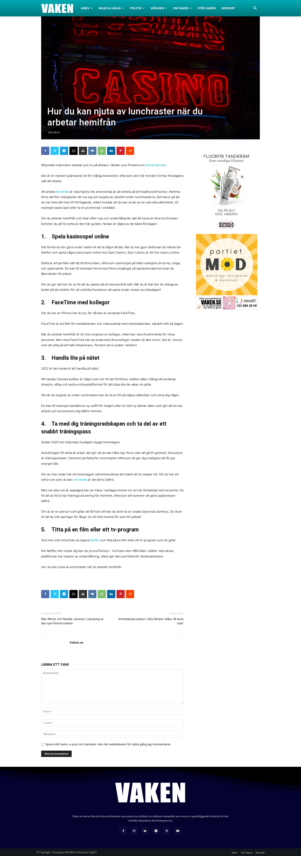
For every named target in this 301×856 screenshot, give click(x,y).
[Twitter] (55, 151)
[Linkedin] (111, 151)
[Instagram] (134, 831)
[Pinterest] (121, 151)
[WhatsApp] (102, 151)
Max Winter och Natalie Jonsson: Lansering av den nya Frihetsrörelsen (72, 621)
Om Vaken (180, 8)
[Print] (83, 151)
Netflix (95, 540)
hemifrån (62, 192)
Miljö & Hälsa (110, 8)
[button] (255, 8)
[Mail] (145, 831)
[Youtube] (178, 831)
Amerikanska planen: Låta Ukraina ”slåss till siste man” (151, 621)
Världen (157, 8)
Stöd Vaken (207, 8)
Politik (135, 8)
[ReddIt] (130, 151)
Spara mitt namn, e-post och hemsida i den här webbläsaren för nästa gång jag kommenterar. (108, 744)
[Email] (73, 151)
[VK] (92, 151)
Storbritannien (156, 165)
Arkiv (85, 8)
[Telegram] (64, 151)
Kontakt (228, 8)
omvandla (80, 480)
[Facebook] (45, 151)
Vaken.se (76, 642)
